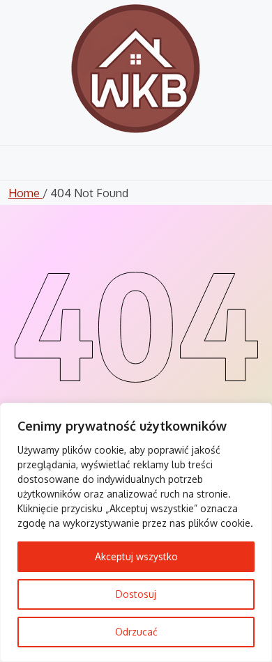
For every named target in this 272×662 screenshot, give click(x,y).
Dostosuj (136, 594)
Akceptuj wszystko (136, 556)
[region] (136, 532)
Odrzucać (136, 632)
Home (25, 193)
